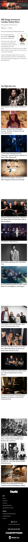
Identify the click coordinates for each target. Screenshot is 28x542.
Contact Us (4, 518)
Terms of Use (5, 503)
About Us (4, 498)
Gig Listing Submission (6, 516)
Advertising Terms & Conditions (8, 507)
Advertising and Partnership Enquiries (9, 513)
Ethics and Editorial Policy (7, 505)
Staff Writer (15, 25)
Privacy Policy (5, 500)
